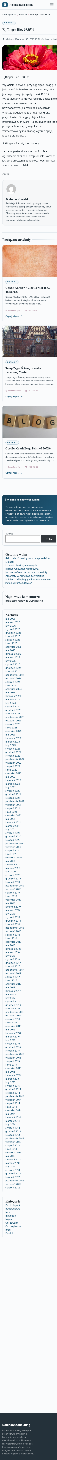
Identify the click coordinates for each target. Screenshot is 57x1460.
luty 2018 (10, 955)
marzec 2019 (12, 910)
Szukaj (9, 533)
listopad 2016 (12, 1008)
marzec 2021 (12, 825)
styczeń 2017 (12, 1001)
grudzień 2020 (13, 836)
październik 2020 (14, 843)
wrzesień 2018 (13, 931)
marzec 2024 (12, 699)
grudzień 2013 (13, 1131)
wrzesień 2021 (13, 804)
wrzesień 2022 (13, 762)
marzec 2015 (12, 1078)
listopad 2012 (12, 1177)
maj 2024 (10, 692)
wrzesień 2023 (13, 720)
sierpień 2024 (12, 681)
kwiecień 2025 (13, 653)
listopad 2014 (12, 1092)
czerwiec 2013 (13, 1152)
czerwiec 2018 (13, 941)
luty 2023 (10, 745)
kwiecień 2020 (13, 864)
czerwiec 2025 (13, 646)
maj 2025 (10, 650)
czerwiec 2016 (13, 1026)
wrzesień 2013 (13, 1141)
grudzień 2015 (13, 1047)
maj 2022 (10, 776)
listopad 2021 (12, 797)
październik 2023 (14, 717)
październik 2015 (14, 1054)
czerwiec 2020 (13, 857)
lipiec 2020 (11, 854)
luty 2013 (10, 1166)
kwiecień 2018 (13, 948)
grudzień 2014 (13, 1089)
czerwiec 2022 (13, 773)
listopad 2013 (12, 1134)
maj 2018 (10, 945)
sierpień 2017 (12, 976)
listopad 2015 (12, 1050)
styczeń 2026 (12, 629)
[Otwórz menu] (52, 5)
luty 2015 (10, 1082)
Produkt (9, 23)
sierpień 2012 (12, 1187)
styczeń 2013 (12, 1170)
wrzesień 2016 (13, 1015)
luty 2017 (10, 997)
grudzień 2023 (13, 710)
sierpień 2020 (12, 850)
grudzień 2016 (13, 1005)
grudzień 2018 (13, 920)
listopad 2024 (12, 671)
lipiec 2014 (11, 1106)
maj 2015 (10, 1071)
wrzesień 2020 (13, 847)
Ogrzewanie (12, 1222)
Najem (8, 1219)
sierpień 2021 (12, 808)
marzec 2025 (12, 657)
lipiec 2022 (11, 769)
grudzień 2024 (13, 667)
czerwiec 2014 (13, 1110)
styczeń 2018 (12, 959)
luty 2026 (10, 625)
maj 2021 (10, 818)
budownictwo (12, 1208)
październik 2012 (14, 1180)
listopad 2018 (12, 924)
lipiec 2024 (11, 685)
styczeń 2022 (12, 790)
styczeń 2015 (12, 1085)
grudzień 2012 (13, 1173)
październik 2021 (14, 801)
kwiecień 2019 (13, 906)
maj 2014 (10, 1113)
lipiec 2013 (11, 1148)
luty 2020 (10, 871)
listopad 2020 (12, 839)
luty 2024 (10, 703)
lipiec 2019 (11, 896)
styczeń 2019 (12, 917)
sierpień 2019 (12, 892)
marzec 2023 (12, 741)
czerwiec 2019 (13, 899)
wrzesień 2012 (13, 1184)
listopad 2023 (12, 713)
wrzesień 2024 (13, 678)
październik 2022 (14, 759)
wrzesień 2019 (13, 889)
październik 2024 (15, 674)
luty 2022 (10, 787)
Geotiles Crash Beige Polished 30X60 (28, 448)
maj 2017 (10, 987)
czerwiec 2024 (13, 688)
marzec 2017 (12, 994)
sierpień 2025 (12, 639)
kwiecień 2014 (13, 1117)
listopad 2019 (12, 882)
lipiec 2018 (11, 938)
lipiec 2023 (11, 727)
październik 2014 (14, 1096)
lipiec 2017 (11, 980)
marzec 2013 (12, 1163)
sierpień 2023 (12, 724)
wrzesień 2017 (13, 973)
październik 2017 (14, 969)
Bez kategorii (12, 1205)
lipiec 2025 (11, 643)
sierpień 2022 (12, 766)
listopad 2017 (12, 966)
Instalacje (10, 1215)
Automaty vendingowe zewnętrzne (24, 575)
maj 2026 (10, 618)
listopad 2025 (12, 636)
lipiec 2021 (11, 811)
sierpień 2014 (12, 1103)
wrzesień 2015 (13, 1057)
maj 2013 (10, 1156)
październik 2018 (14, 927)
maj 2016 (10, 1029)
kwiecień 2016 (13, 1033)
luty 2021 (10, 829)
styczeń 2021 (12, 832)
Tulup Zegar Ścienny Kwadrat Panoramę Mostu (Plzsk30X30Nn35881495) (24, 372)
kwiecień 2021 (13, 822)
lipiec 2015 (11, 1064)
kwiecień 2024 (13, 696)
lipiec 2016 (11, 1022)
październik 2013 (14, 1138)
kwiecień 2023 (13, 738)
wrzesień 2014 (13, 1099)
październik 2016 (14, 1012)
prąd (8, 1229)
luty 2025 (10, 660)
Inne (7, 1212)
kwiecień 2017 (13, 990)
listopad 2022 (12, 755)
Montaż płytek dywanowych (21, 565)
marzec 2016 (12, 1036)
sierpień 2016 (12, 1019)
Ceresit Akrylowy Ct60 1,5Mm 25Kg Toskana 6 (27, 289)
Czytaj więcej (12, 316)
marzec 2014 (12, 1120)
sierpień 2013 (12, 1145)
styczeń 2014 (12, 1127)
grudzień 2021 (13, 794)
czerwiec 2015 (13, 1068)
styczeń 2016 (12, 1043)
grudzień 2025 (13, 632)
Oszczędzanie (13, 1226)
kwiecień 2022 (13, 780)
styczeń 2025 (12, 664)
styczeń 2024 (12, 706)
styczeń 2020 (12, 875)
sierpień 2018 (12, 934)
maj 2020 (10, 861)
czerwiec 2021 (13, 815)
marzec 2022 (12, 783)
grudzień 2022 (13, 752)
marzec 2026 (12, 622)
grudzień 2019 (13, 878)
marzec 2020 (12, 868)
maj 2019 (10, 903)
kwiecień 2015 (13, 1075)
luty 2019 (10, 913)
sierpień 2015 (12, 1061)
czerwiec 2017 (13, 983)
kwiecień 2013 (13, 1159)
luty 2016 (10, 1040)
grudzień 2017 (13, 962)
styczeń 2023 (12, 748)
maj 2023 (10, 734)
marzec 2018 (12, 952)
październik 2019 (14, 885)
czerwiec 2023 (13, 731)
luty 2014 (10, 1124)
